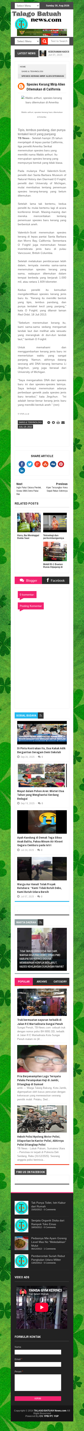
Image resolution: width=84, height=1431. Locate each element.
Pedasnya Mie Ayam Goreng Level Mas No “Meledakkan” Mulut (49, 1242)
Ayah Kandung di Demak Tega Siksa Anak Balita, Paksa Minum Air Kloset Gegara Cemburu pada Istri (40, 841)
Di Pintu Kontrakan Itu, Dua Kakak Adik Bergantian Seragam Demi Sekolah (41, 750)
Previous (19, 950)
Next (64, 950)
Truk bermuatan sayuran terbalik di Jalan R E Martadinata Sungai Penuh (40, 1022)
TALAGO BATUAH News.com (50, 1410)
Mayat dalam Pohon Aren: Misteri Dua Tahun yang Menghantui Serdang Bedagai (40, 795)
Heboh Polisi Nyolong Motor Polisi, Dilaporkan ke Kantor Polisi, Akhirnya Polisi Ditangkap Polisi (40, 1140)
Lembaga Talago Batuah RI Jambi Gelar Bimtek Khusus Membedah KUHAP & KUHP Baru (51, 962)
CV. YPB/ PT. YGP (49, 1416)
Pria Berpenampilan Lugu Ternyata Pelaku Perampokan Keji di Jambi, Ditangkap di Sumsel (39, 1080)
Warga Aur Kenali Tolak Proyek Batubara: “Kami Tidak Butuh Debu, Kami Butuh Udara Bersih (39, 888)
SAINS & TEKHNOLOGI (32, 71)
